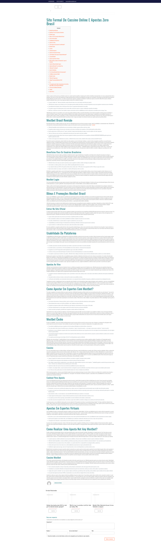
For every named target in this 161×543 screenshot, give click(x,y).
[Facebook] (113, 1)
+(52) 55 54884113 (60, 1)
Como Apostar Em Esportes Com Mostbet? (57, 44)
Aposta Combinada (52, 70)
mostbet (93, 125)
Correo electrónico (73, 531)
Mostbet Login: (52, 34)
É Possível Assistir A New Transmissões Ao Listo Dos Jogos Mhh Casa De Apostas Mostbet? (58, 84)
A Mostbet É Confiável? (53, 68)
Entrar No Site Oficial (53, 38)
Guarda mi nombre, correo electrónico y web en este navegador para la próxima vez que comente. (68, 536)
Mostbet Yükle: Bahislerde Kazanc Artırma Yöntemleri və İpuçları (103, 506)
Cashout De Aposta (52, 50)
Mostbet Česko (52, 46)
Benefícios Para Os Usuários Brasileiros (56, 32)
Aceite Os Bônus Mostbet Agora (55, 64)
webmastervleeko (58, 483)
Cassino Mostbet (52, 56)
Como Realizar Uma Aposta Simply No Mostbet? (58, 54)
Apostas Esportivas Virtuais (54, 58)
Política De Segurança (53, 78)
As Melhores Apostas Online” (54, 74)
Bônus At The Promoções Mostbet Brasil (56, 36)
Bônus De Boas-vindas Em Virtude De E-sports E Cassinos (58, 61)
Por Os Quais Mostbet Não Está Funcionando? (57, 72)
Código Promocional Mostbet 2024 (55, 80)
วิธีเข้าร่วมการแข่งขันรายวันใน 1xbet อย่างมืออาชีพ (80, 506)
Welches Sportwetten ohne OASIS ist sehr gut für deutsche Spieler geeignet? (57, 506)
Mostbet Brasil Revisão (53, 30)
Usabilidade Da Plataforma (54, 40)
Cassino (50, 48)
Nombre (49, 531)
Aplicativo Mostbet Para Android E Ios (56, 66)
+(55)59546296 (51, 1)
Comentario (49, 522)
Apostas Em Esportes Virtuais (54, 52)
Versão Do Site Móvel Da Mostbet (55, 87)
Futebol (50, 89)
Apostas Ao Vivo (52, 42)
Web (92, 531)
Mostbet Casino (52, 76)
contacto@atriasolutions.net (71, 1)
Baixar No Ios (51, 91)
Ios (50, 82)
